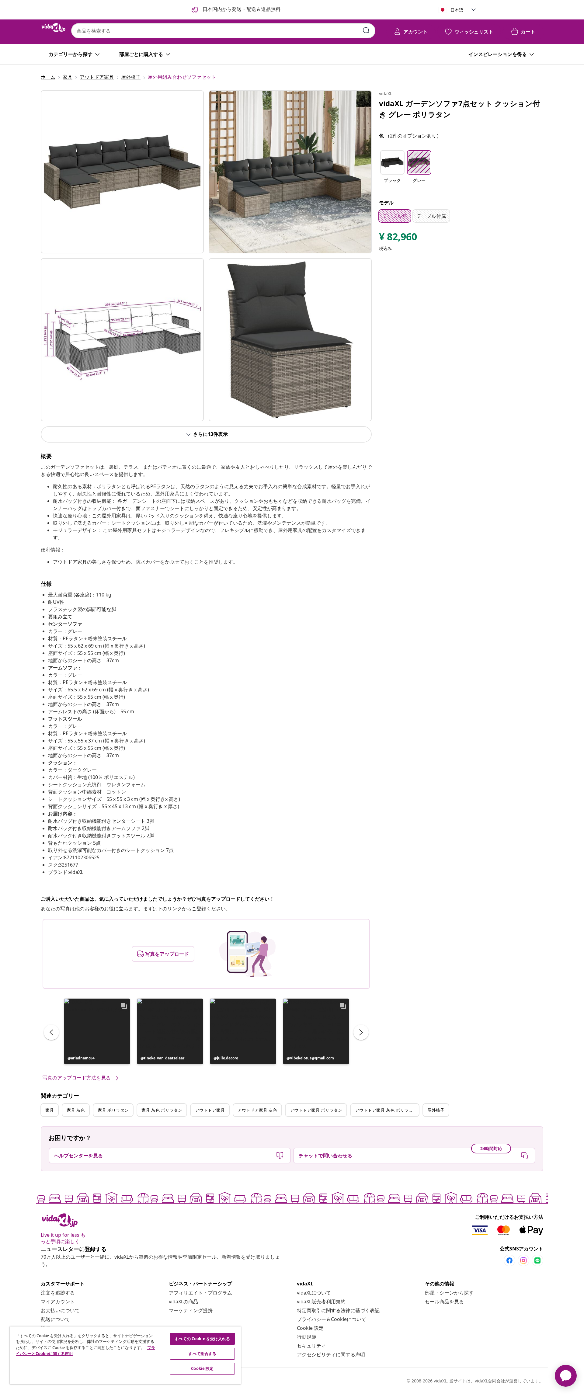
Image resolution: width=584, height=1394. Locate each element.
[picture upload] (247, 954)
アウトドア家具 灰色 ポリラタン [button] (386, 1110)
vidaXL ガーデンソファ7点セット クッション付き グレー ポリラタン (459, 108)
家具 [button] (49, 1110)
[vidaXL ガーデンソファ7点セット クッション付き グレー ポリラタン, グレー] (122, 172)
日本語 (456, 10)
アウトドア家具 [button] (210, 1110)
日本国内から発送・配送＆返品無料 (240, 9)
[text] (398, 238)
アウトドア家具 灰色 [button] (257, 1110)
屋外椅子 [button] (435, 1110)
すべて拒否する (202, 1353)
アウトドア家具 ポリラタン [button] (316, 1110)
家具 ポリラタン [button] (113, 1110)
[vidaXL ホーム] (53, 27)
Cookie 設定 (310, 1328)
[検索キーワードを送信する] (366, 30)
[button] (97, 1031)
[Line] (537, 1260)
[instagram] (523, 1260)
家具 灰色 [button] (76, 1110)
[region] (125, 1355)
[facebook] (509, 1260)
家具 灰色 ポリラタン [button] (161, 1110)
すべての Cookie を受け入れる (202, 1338)
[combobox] (223, 30)
